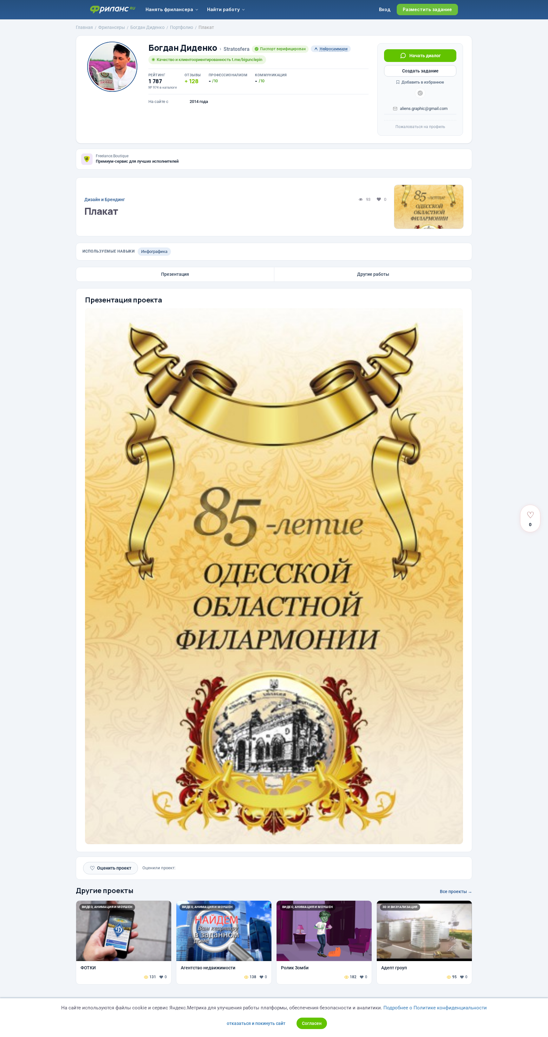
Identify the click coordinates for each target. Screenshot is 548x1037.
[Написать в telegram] (420, 93)
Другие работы (373, 274)
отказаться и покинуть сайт (256, 1023)
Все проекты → (456, 891)
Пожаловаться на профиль (420, 127)
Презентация (175, 274)
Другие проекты (105, 890)
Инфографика (154, 251)
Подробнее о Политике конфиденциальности (435, 1008)
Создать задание (420, 70)
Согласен (312, 1023)
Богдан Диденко (182, 47)
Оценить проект (110, 868)
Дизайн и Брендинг (104, 199)
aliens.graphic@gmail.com (423, 108)
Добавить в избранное (422, 82)
